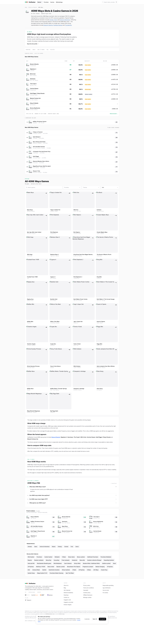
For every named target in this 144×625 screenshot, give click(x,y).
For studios (105, 592)
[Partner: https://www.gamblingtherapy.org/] (43, 595)
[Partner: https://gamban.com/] (27, 595)
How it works (41, 49)
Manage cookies (87, 597)
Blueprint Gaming (48, 25)
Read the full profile (32, 43)
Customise (87, 619)
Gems (55, 20)
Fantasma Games (57, 25)
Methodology (59, 2)
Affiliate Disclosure (87, 595)
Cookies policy (86, 592)
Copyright (85, 590)
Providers (46, 2)
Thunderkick (68, 25)
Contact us (66, 597)
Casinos (52, 2)
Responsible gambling (108, 585)
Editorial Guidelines (68, 592)
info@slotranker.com (49, 614)
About (34, 49)
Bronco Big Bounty (35, 108)
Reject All (95, 619)
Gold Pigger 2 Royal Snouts (37, 93)
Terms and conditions (88, 587)
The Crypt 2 (33, 83)
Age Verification (106, 587)
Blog (65, 587)
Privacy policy (86, 585)
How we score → (114, 113)
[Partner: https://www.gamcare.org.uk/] (49, 595)
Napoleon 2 (33, 69)
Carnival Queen (34, 88)
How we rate (106, 590)
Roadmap (66, 595)
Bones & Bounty (34, 64)
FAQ (47, 49)
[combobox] (72, 187)
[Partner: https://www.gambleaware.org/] (35, 595)
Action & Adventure (65, 20)
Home (26, 7)
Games (39, 2)
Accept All (102, 619)
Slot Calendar (67, 590)
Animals (51, 20)
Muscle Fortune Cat (35, 98)
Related (52, 49)
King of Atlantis (34, 103)
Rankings (28, 49)
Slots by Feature (32, 7)
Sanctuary (32, 78)
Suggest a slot (67, 599)
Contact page (61, 614)
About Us (66, 585)
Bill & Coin (33, 73)
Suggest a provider (68, 602)
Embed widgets (67, 604)
